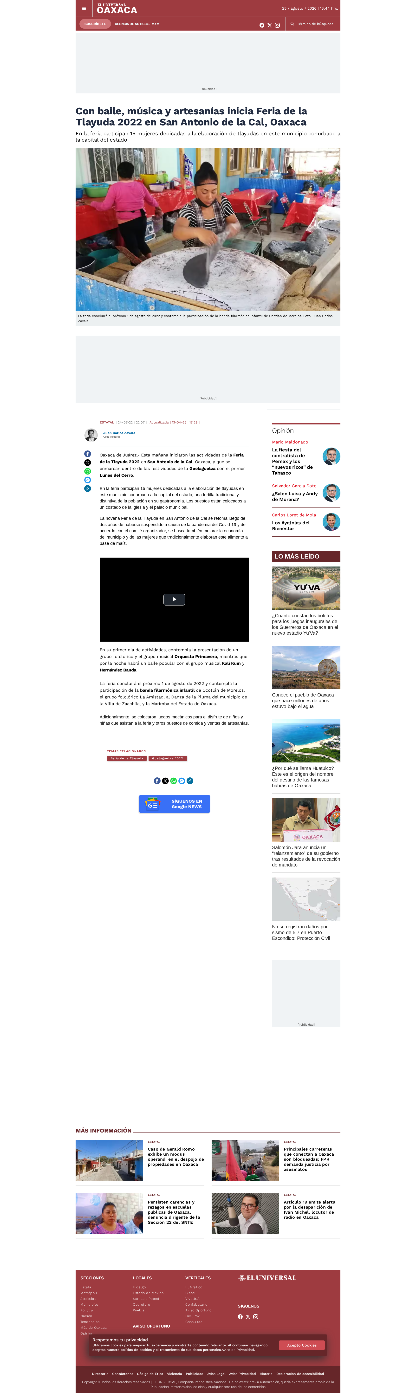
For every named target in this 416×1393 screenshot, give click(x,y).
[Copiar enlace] (87, 488)
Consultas (193, 1322)
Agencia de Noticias (132, 24)
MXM (155, 24)
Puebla (139, 1310)
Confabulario (196, 1304)
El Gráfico (193, 1287)
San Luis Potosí (146, 1299)
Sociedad (88, 1299)
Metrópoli (88, 1293)
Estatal (107, 422)
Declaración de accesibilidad (300, 1374)
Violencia (174, 1374)
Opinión (282, 431)
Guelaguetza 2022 (167, 758)
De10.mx (192, 1316)
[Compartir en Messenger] (87, 479)
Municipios (89, 1304)
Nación (86, 1316)
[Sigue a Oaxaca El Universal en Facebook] (263, 25)
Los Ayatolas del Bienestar (291, 525)
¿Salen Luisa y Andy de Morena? (295, 496)
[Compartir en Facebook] (87, 453)
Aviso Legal (216, 1374)
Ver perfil (112, 437)
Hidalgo (139, 1287)
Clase (190, 1293)
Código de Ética (150, 1374)
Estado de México (148, 1293)
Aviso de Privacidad (238, 1350)
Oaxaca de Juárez (118, 454)
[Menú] (84, 8)
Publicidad (194, 1374)
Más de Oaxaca (93, 1327)
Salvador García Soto (294, 485)
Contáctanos (122, 1374)
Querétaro (141, 1304)
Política (86, 1310)
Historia (266, 1374)
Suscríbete (95, 24)
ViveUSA (192, 1299)
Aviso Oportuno (198, 1310)
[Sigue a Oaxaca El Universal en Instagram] (279, 25)
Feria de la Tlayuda (126, 758)
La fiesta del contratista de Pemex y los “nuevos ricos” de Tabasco (292, 461)
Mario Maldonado (290, 441)
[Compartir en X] (87, 462)
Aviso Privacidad (242, 1374)
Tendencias (90, 1322)
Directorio (100, 1374)
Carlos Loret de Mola (294, 514)
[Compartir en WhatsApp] (87, 471)
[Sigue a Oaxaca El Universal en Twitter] (271, 25)
